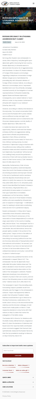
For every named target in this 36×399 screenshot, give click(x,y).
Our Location (8, 387)
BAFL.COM (10, 392)
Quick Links (7, 377)
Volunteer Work (7, 370)
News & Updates (8, 382)
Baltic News (7, 42)
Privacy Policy (7, 396)
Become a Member (8, 365)
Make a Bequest (23, 365)
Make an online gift (22, 370)
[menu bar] (33, 3)
